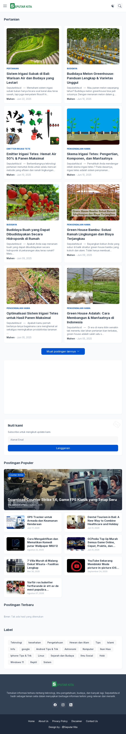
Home (31, 721)
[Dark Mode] (113, 6)
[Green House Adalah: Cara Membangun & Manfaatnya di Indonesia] (93, 286)
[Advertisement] (63, 387)
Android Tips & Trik (47, 649)
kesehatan (35, 642)
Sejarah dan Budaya (62, 655)
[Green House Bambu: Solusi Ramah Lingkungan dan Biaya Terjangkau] (93, 202)
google (26, 649)
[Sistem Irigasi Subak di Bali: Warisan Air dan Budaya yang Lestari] (33, 46)
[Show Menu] (5, 6)
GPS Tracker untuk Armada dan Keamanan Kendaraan (42, 520)
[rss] (71, 705)
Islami (110, 642)
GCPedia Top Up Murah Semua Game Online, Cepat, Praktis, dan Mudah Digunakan (103, 542)
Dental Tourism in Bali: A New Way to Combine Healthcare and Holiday (103, 520)
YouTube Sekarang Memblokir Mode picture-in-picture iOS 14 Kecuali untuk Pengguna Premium (102, 564)
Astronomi (70, 649)
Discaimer (77, 721)
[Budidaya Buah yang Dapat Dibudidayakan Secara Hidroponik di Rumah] (33, 202)
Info (12, 649)
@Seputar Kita (69, 727)
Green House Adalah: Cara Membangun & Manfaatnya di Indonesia (90, 317)
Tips (98, 642)
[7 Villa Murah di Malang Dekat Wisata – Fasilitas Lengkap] (16, 565)
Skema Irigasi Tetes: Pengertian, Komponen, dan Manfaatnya (92, 156)
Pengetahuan (55, 642)
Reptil (33, 662)
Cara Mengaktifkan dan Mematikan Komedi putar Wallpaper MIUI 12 (42, 542)
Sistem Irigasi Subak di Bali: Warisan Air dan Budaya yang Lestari (30, 78)
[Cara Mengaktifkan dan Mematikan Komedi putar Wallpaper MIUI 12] (16, 544)
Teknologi (16, 642)
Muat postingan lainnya (61, 351)
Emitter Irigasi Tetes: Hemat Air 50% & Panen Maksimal (31, 156)
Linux (41, 655)
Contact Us (92, 721)
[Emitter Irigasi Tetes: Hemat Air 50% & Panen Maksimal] (33, 126)
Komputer (88, 649)
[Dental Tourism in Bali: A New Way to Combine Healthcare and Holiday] (76, 522)
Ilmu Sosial (87, 655)
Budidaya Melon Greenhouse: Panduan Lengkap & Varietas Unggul (90, 78)
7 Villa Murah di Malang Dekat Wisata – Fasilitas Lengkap (43, 564)
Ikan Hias (105, 649)
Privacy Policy (60, 721)
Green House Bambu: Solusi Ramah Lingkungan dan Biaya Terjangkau (90, 234)
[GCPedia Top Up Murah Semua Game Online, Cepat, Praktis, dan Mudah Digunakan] (76, 544)
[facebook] (55, 705)
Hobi (102, 655)
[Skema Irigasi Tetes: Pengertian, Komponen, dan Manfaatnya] (93, 126)
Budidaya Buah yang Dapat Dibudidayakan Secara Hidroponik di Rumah (28, 234)
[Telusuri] (120, 6)
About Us (43, 721)
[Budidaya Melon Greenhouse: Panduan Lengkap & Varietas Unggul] (93, 46)
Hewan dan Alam (79, 642)
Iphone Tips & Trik (21, 655)
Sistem (47, 662)
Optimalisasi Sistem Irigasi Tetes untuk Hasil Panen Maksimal (32, 315)
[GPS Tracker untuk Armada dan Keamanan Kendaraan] (16, 522)
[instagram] (63, 705)
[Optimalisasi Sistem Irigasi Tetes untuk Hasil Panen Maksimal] (33, 286)
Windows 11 (17, 662)
